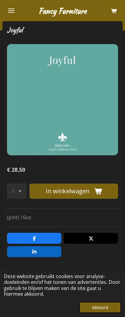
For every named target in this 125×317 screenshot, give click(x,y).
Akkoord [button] (100, 307)
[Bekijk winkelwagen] (113, 11)
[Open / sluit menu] (11, 11)
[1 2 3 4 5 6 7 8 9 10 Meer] (16, 191)
